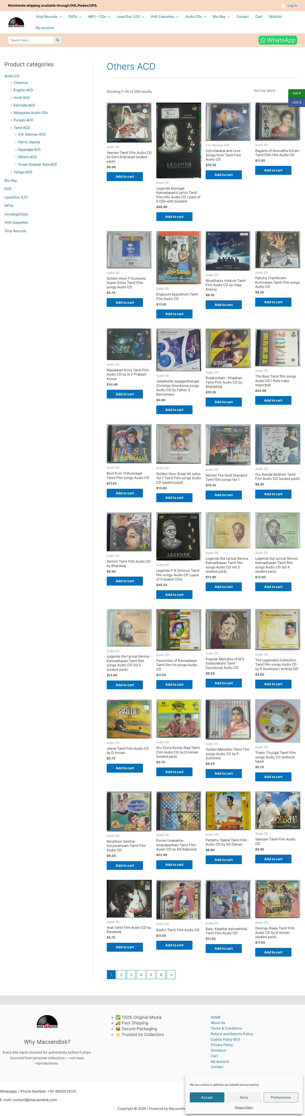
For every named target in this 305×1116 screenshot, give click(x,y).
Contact (242, 16)
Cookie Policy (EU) (225, 1039)
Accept (207, 1097)
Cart (258, 16)
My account (45, 28)
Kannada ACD (24, 105)
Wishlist (275, 16)
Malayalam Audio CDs (31, 113)
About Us (218, 1023)
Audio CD (11, 76)
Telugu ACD (23, 172)
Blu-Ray (219, 16)
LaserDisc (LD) (128, 16)
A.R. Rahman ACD (32, 134)
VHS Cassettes (162, 16)
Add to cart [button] (125, 176)
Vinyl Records (47, 16)
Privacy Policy (244, 1107)
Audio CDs (193, 16)
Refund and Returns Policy (232, 1034)
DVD (7, 189)
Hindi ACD (22, 97)
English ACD (23, 90)
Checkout (218, 1050)
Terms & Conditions (226, 1028)
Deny (244, 1097)
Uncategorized (16, 214)
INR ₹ (294, 93)
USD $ (294, 102)
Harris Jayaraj (29, 142)
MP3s (9, 206)
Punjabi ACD (23, 120)
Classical (21, 82)
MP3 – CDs (97, 16)
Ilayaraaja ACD (29, 149)
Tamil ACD (22, 128)
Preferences (281, 1097)
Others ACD (27, 157)
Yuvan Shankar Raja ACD (37, 164)
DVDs (73, 16)
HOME (216, 1017)
